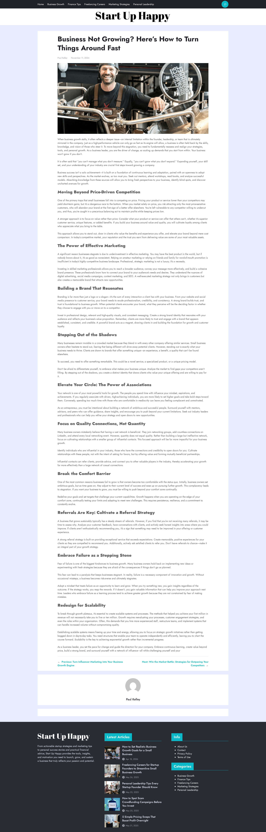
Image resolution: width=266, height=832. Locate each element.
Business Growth (185, 776)
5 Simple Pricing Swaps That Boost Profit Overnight (138, 818)
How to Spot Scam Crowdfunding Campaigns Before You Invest (141, 802)
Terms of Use (183, 757)
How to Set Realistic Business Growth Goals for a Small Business (139, 750)
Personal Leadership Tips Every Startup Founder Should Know (140, 785)
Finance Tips (183, 779)
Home (41, 4)
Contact (181, 750)
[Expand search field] (225, 4)
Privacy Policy (184, 753)
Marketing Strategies (187, 786)
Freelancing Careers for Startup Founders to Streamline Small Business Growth (140, 768)
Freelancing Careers (187, 783)
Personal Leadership (187, 790)
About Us (182, 746)
